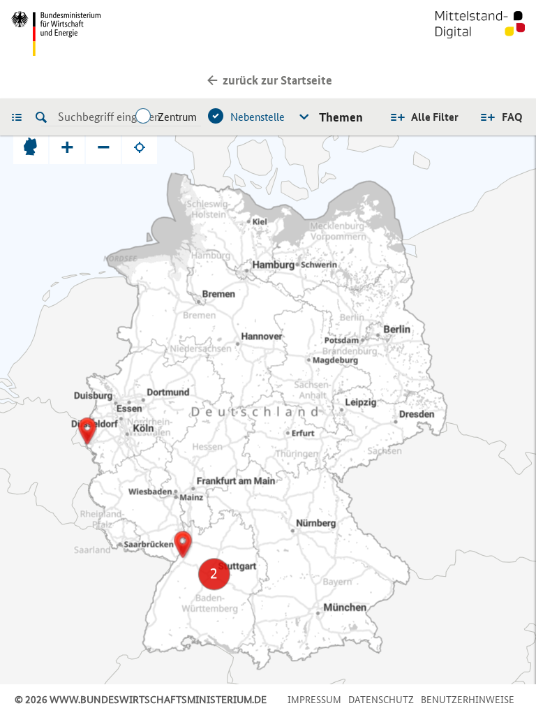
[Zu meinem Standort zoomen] (139, 146)
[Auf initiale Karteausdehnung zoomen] (30, 146)
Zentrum (177, 117)
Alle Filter (435, 117)
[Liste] (20, 117)
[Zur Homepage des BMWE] (136, 33)
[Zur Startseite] (480, 33)
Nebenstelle (257, 117)
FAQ (512, 117)
